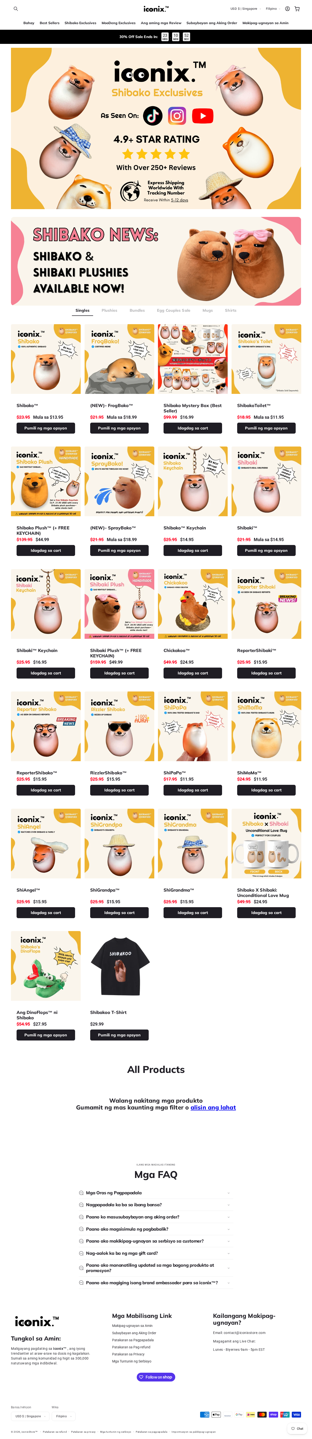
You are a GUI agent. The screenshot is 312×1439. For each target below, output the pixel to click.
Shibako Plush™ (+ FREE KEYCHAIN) (43, 530)
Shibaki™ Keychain (37, 650)
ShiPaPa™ (175, 773)
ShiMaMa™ (249, 773)
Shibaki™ (247, 528)
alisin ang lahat (213, 1107)
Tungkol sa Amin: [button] (36, 1338)
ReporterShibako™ (37, 773)
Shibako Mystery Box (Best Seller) (193, 408)
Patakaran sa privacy (83, 1431)
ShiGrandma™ (179, 890)
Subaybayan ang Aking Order (134, 1333)
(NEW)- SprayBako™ (113, 528)
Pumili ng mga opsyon (45, 428)
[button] (16, 9)
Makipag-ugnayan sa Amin (132, 1326)
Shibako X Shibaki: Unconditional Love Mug (263, 892)
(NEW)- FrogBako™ (111, 405)
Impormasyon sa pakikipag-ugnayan (194, 1431)
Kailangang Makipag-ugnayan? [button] (244, 1319)
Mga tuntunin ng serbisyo (115, 1431)
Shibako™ (28, 405)
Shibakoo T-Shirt (108, 1012)
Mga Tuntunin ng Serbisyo (131, 1361)
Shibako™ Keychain (185, 528)
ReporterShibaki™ (256, 650)
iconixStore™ (29, 1431)
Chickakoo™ (177, 650)
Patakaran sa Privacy (128, 1354)
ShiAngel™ (28, 890)
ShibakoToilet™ (254, 405)
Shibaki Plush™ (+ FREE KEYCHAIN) (115, 653)
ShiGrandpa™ (105, 890)
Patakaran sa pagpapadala (151, 1431)
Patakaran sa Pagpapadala (133, 1340)
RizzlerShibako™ (108, 773)
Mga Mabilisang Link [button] (142, 1315)
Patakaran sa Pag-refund (131, 1347)
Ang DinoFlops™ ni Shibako (37, 1015)
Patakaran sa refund (55, 1431)
